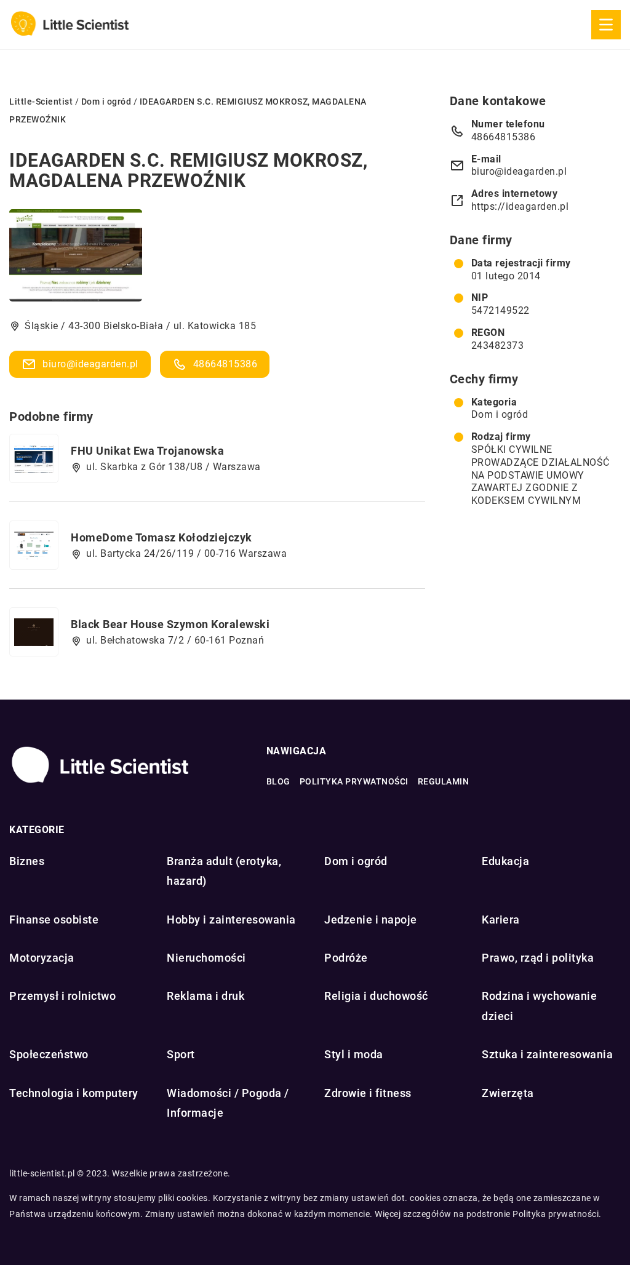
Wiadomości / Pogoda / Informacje (228, 1103)
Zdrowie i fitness (368, 1093)
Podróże (346, 957)
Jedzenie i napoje (370, 919)
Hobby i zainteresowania (231, 919)
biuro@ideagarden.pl (90, 364)
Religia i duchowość (376, 995)
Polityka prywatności (354, 781)
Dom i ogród (499, 414)
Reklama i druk (205, 995)
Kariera (501, 919)
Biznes (26, 861)
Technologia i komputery (73, 1093)
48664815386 (225, 364)
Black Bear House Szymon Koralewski (170, 624)
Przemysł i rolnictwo (62, 995)
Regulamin (443, 781)
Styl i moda (353, 1054)
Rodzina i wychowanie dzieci (539, 1005)
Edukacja (505, 861)
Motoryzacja (41, 957)
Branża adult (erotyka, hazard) (224, 871)
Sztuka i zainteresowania (547, 1054)
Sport (181, 1054)
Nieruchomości (206, 957)
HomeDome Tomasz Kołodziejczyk (161, 537)
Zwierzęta (508, 1093)
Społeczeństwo (49, 1054)
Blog (278, 781)
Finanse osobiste (53, 919)
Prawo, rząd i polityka (538, 957)
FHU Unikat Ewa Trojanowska (147, 450)
